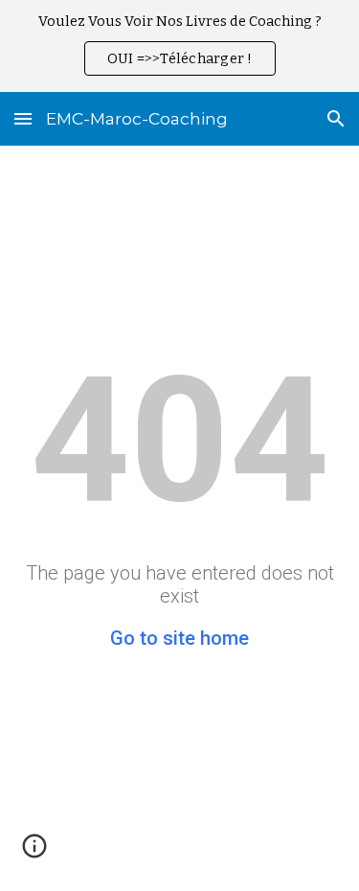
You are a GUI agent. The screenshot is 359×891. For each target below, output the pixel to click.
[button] (23, 118)
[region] (179, 46)
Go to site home (179, 638)
